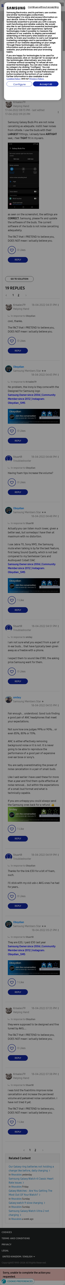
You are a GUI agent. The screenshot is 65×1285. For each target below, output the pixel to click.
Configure (19, 84)
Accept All (46, 84)
